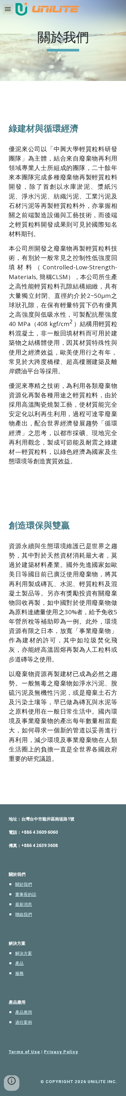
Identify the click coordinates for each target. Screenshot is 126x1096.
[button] (8, 9)
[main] (63, 40)
